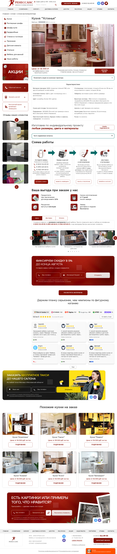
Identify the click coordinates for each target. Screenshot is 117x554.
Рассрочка (78, 9)
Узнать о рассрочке (83, 181)
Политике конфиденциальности (46, 281)
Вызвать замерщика (62, 181)
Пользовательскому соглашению (63, 281)
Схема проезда (77, 540)
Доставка (49, 218)
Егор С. (40, 346)
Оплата (61, 218)
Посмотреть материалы (73, 292)
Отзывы (99, 9)
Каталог (36, 9)
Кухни (13, 14)
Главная (10, 9)
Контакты (111, 9)
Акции (89, 9)
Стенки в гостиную (15, 37)
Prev (16, 120)
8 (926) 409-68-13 (88, 5)
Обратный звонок (103, 540)
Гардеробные (12, 32)
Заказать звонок (71, 3)
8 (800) (101, 536)
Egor (95, 324)
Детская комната (14, 45)
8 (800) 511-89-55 (88, 3)
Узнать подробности (104, 127)
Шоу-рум (66, 9)
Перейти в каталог (105, 181)
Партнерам (92, 531)
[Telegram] (98, 4)
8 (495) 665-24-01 (88, 1)
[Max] (102, 4)
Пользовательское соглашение (69, 551)
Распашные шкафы (15, 23)
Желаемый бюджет (73, 275)
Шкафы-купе (12, 28)
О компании (23, 9)
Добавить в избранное (78, 545)
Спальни (10, 50)
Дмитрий (97, 346)
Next (16, 186)
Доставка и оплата (51, 9)
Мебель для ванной (15, 54)
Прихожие (11, 41)
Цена (37, 218)
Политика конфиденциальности (48, 551)
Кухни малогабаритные (26, 14)
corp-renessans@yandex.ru (102, 544)
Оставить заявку (41, 181)
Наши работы (12, 59)
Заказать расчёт (104, 71)
